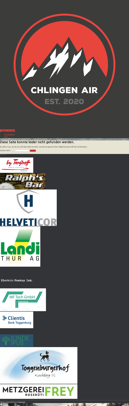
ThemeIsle (21, 402)
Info (6, 137)
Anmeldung (9, 135)
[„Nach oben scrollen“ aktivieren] (1, 404)
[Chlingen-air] (64, 128)
